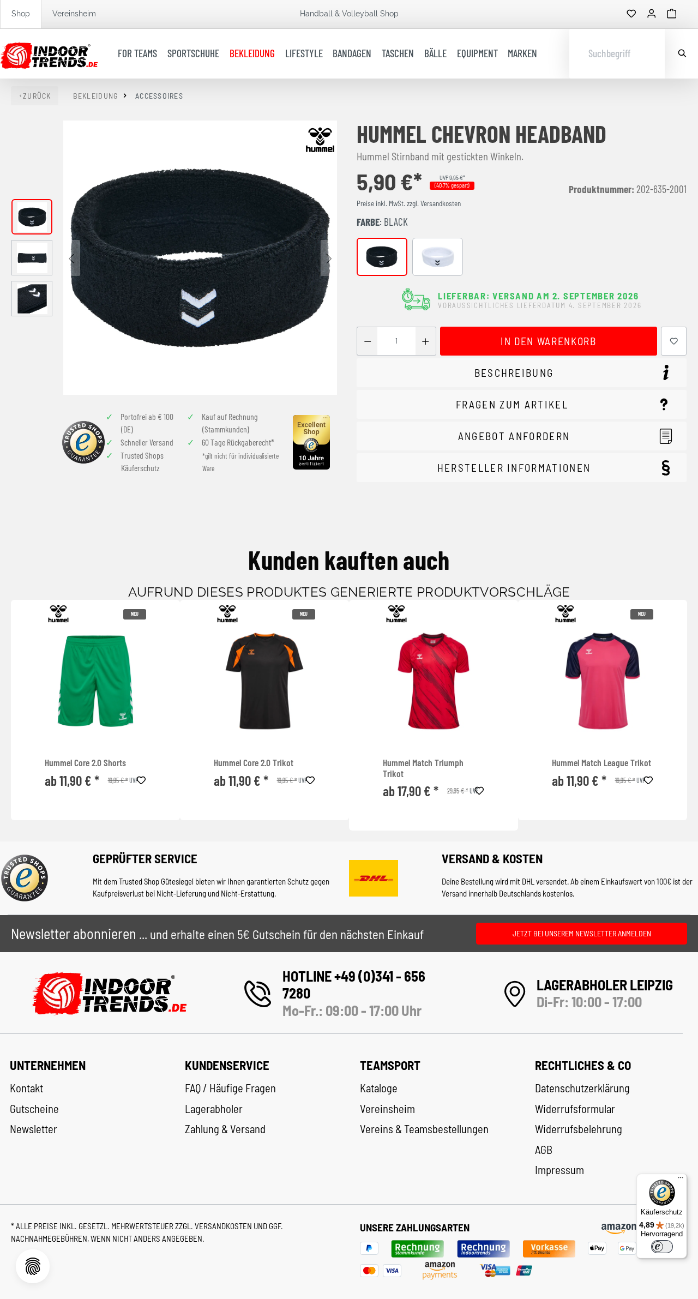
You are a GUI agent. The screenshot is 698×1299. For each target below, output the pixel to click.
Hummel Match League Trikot (601, 762)
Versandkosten (224, 1226)
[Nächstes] (329, 257)
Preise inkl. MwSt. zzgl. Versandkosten (409, 203)
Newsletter (33, 1128)
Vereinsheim (74, 13)
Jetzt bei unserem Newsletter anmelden (582, 933)
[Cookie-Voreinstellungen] (32, 1266)
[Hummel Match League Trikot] (602, 681)
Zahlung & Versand (225, 1128)
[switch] (662, 1246)
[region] (174, 257)
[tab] (522, 372)
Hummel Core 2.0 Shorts (85, 762)
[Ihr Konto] (651, 14)
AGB (543, 1149)
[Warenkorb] (671, 14)
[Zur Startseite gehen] (49, 54)
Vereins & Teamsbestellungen (424, 1128)
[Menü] (680, 1180)
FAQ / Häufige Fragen (230, 1087)
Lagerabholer (214, 1108)
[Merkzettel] (631, 14)
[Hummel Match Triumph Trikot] (433, 681)
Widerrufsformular (575, 1108)
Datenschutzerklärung (582, 1087)
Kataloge (379, 1087)
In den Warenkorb (548, 341)
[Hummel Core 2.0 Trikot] (264, 681)
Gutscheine (34, 1108)
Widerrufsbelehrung (578, 1128)
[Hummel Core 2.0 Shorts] (95, 681)
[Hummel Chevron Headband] (200, 257)
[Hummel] (320, 140)
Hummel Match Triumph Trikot (423, 768)
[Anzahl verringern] (367, 341)
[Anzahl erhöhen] (425, 341)
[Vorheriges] (71, 257)
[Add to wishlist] (141, 779)
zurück (37, 95)
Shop (20, 13)
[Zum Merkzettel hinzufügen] (674, 341)
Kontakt (26, 1087)
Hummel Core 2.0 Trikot (253, 762)
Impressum (559, 1169)
